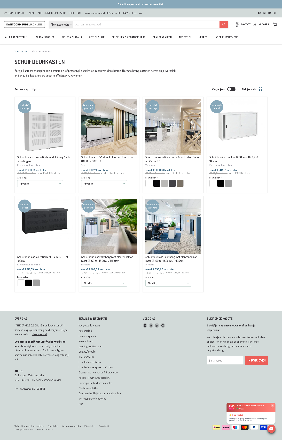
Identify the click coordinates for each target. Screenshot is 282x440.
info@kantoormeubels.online (46, 379)
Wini (83, 165)
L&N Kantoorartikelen (90, 362)
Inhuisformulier (86, 356)
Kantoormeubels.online (28, 165)
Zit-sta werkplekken (89, 388)
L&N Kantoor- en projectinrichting (96, 367)
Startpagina (21, 51)
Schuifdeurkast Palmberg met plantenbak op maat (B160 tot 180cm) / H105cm (171, 258)
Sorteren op (21, 89)
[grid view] (260, 89)
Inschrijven (257, 360)
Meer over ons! (39, 334)
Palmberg (85, 264)
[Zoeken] (223, 24)
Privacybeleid (89, 426)
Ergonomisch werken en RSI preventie (98, 372)
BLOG (71, 13)
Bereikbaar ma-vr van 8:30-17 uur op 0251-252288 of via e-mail (113, 13)
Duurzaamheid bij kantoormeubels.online (100, 393)
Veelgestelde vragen (89, 325)
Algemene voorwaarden (71, 426)
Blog (81, 403)
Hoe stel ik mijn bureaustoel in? (94, 377)
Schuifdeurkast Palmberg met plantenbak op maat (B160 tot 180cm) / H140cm (107, 258)
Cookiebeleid (104, 426)
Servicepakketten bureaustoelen (95, 383)
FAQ (79, 13)
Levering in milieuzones (91, 346)
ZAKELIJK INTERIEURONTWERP (51, 13)
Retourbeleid (85, 330)
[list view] (265, 89)
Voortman (150, 165)
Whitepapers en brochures (92, 398)
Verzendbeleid (86, 341)
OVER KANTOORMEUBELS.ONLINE (19, 13)
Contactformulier (87, 351)
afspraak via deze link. (26, 354)
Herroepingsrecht (88, 336)
